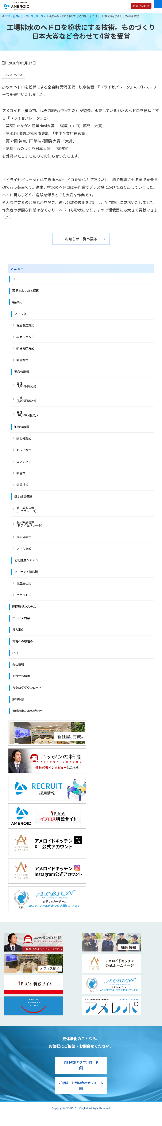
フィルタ (20, 314)
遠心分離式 (23, 438)
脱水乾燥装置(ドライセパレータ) (29, 523)
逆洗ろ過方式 (25, 348)
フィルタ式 (23, 548)
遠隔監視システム (24, 606)
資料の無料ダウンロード (81, 1062)
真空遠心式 (23, 583)
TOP (15, 279)
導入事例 (18, 629)
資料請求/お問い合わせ (27, 711)
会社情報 (18, 664)
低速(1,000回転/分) (26, 384)
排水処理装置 (23, 496)
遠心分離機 (21, 371)
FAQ (15, 653)
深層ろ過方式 (25, 325)
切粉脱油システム (26, 560)
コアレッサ (23, 461)
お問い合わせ (141, 6)
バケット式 (23, 595)
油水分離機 (21, 427)
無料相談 (18, 699)
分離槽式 (22, 485)
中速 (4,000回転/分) (26, 399)
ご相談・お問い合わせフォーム (81, 1083)
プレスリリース (13, 74)
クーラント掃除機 (26, 572)
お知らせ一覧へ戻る (81, 238)
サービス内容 (21, 618)
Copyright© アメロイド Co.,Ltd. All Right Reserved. (81, 1108)
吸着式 (20, 473)
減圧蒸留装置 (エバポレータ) (26, 509)
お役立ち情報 (21, 676)
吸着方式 (22, 360)
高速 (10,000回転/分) (27, 413)
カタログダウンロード (27, 687)
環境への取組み (22, 641)
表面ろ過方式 (25, 337)
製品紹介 (18, 302)
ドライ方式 (23, 450)
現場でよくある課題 (25, 290)
